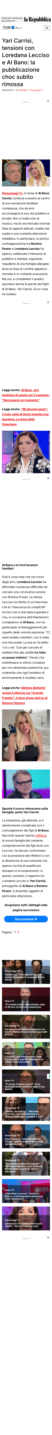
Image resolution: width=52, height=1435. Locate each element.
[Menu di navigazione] (47, 27)
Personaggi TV (36, 90)
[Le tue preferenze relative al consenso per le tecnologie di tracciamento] (49, 1076)
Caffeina (40, 835)
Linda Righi (22, 90)
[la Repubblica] (37, 20)
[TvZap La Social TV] (12, 27)
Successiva (25, 919)
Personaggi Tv (12, 193)
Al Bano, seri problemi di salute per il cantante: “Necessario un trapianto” (26, 395)
